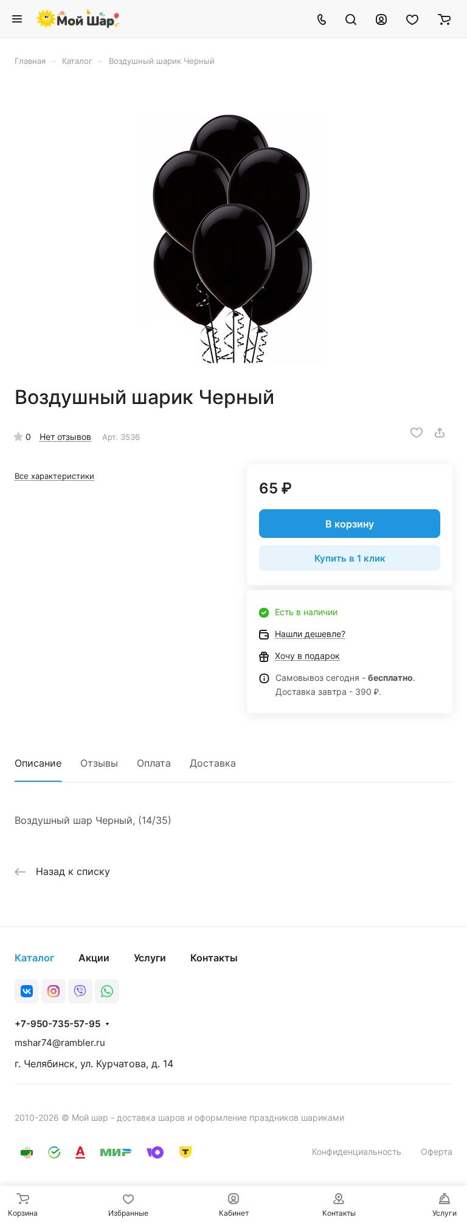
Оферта (436, 1151)
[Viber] (80, 991)
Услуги (150, 958)
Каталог (34, 958)
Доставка (213, 763)
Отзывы (99, 763)
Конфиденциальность (356, 1151)
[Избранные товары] (412, 19)
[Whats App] (107, 991)
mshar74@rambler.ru (60, 1042)
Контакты (214, 958)
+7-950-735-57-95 (57, 1024)
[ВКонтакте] (27, 991)
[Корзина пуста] (444, 19)
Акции (93, 958)
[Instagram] (53, 991)
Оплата (154, 763)
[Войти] (381, 19)
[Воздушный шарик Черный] (233, 226)
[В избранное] (416, 433)
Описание (38, 763)
